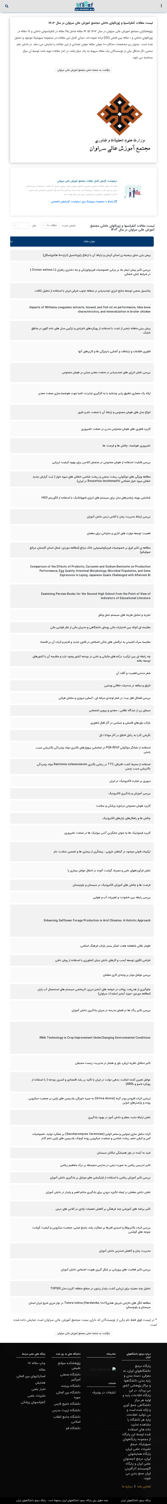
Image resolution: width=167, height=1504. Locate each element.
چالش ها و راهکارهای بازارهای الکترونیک (126, 818)
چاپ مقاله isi (36, 1363)
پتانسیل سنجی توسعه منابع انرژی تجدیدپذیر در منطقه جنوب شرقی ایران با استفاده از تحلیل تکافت (93, 291)
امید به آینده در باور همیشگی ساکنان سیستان (124, 1153)
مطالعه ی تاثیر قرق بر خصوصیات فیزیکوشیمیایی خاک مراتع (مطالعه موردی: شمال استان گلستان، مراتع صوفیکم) (90, 550)
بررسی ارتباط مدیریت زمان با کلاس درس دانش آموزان (119, 517)
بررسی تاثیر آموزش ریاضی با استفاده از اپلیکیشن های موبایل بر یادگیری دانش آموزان (100, 1178)
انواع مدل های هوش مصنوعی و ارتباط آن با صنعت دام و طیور (114, 412)
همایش (40, 1382)
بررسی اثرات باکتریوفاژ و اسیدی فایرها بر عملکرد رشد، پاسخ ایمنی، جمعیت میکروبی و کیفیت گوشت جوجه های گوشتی (91, 1230)
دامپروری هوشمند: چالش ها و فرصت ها (127, 446)
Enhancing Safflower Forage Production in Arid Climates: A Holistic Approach (97, 921)
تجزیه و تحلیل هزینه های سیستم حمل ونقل (124, 615)
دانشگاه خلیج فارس (67, 1403)
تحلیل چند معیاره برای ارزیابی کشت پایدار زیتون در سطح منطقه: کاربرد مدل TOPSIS (100, 1288)
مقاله (42, 1369)
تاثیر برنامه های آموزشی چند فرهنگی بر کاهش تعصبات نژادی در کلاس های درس (103, 1209)
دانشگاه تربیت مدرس (66, 1410)
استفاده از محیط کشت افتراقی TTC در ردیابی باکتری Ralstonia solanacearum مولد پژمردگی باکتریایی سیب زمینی (94, 766)
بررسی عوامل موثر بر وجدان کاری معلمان (127, 975)
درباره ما (127, 1486)
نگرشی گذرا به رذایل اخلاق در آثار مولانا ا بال (125, 735)
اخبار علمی (38, 1389)
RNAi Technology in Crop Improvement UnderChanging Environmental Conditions (95, 1038)
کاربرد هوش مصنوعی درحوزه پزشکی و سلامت (123, 806)
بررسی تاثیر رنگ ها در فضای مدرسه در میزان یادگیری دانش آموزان (111, 1010)
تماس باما (144, 1486)
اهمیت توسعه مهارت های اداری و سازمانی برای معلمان (119, 533)
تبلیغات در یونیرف (104, 1392)
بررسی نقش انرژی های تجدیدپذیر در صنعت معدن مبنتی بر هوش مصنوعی (106, 372)
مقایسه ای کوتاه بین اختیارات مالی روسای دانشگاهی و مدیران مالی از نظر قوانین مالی (100, 627)
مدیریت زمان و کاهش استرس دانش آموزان (125, 1251)
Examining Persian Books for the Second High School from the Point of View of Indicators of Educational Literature (96, 596)
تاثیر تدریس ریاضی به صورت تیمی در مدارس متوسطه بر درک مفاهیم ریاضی (105, 1165)
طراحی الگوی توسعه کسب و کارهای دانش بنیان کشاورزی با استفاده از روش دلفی (103, 960)
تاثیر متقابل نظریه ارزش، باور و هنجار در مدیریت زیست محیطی (113, 1063)
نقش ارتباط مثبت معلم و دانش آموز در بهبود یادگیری (119, 1117)
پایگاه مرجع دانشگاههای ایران (136, 1500)
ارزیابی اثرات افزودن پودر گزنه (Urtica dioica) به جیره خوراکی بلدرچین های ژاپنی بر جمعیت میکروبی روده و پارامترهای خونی (90, 1100)
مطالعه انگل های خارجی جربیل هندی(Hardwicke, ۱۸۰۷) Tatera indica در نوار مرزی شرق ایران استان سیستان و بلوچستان (90, 1305)
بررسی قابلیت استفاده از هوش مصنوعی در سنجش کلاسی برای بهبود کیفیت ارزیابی (101, 462)
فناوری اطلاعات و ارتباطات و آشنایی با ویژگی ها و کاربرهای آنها (114, 351)
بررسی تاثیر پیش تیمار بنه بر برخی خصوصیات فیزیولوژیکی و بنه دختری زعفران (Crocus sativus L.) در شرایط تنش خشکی (90, 272)
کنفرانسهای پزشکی (33, 1402)
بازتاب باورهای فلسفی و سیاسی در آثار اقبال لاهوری (120, 723)
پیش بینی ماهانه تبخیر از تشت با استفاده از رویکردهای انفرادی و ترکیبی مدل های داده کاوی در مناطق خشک (91, 330)
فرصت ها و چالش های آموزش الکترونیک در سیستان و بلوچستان (112, 885)
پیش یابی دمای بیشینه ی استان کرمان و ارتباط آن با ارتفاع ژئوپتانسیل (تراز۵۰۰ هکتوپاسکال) (97, 255)
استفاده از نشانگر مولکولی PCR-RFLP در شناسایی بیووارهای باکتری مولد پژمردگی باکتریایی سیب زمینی (93, 750)
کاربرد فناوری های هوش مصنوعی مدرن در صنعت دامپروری (116, 429)
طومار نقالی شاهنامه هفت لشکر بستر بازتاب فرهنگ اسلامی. (115, 946)
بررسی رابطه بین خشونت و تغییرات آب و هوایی (122, 897)
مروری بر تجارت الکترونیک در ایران (130, 781)
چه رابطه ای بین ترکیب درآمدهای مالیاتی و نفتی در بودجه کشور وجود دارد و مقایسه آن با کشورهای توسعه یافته (92, 658)
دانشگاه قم (73, 1428)
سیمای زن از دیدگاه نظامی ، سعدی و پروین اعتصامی (120, 710)
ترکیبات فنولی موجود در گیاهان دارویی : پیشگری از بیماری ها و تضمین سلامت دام (102, 852)
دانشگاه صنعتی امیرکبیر (70, 1377)
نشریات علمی (36, 1395)
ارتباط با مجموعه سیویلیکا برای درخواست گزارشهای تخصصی (82, 201)
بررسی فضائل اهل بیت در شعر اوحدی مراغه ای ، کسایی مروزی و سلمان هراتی (105, 698)
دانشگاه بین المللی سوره (68, 1395)
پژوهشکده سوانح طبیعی (69, 1366)
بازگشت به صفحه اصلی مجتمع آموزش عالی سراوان (83, 70)
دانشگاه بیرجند (70, 1385)
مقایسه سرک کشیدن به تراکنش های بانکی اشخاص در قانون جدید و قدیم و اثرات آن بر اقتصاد (95, 642)
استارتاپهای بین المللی (30, 1376)
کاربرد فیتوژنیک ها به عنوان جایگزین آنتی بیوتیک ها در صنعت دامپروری (107, 833)
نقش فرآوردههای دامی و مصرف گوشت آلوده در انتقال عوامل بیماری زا (109, 870)
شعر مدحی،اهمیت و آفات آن (133, 673)
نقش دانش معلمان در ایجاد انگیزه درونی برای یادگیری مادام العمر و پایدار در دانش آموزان (98, 1192)
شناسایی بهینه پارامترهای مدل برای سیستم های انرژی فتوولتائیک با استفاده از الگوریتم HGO (96, 498)
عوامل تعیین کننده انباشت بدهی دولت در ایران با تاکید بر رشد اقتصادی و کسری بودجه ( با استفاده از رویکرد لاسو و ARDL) (91, 1082)
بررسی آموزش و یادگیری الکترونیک (129, 793)
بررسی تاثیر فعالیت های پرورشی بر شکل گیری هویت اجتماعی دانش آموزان (106, 1270)
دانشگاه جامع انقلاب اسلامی (66, 1419)
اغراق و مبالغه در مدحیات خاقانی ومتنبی (127, 686)
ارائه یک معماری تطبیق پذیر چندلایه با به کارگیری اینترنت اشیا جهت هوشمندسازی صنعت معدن (94, 393)
